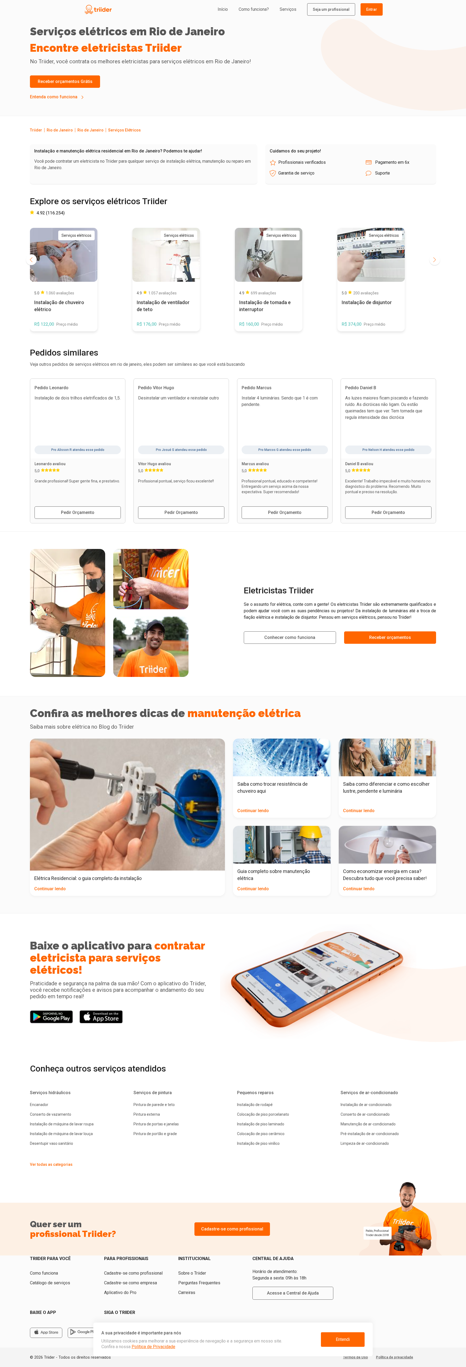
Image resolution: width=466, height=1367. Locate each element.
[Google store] (84, 1333)
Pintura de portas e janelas (156, 1124)
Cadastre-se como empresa (130, 1282)
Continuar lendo (50, 888)
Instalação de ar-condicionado (366, 1104)
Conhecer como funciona (289, 637)
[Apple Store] (46, 1333)
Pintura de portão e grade (155, 1134)
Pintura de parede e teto (154, 1104)
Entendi (343, 1339)
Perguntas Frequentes (199, 1282)
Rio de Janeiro (60, 130)
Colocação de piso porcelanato (263, 1114)
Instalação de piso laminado (260, 1124)
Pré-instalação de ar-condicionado (370, 1134)
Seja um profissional (331, 9)
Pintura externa (146, 1114)
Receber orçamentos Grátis (65, 81)
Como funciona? (254, 9)
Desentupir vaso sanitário (51, 1143)
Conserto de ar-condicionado (365, 1114)
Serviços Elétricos (124, 130)
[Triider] (123, 9)
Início (223, 9)
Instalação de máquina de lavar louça (61, 1134)
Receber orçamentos (390, 637)
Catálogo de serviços (50, 1282)
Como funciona (44, 1273)
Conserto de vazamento (50, 1114)
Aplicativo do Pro (120, 1292)
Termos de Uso (355, 1357)
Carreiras (186, 1292)
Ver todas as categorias (51, 1164)
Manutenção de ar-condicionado (368, 1124)
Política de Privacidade (153, 1346)
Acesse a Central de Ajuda (293, 1293)
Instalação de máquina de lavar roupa (62, 1124)
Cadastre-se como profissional (232, 1229)
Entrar (371, 9)
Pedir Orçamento (77, 512)
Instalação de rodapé (255, 1104)
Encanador (39, 1104)
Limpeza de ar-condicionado (365, 1143)
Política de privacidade (394, 1357)
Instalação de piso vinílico (258, 1143)
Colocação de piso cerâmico (261, 1134)
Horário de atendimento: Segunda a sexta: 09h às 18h (279, 1275)
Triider (36, 130)
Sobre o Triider (192, 1273)
